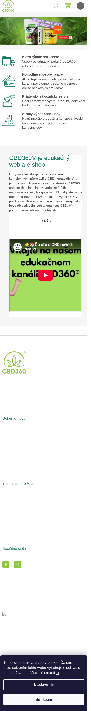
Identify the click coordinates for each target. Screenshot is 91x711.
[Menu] (80, 5)
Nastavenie (44, 685)
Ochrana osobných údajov (21, 433)
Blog (5, 492)
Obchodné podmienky (18, 427)
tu (57, 673)
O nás (46, 221)
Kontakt (8, 498)
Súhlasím (43, 699)
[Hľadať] (56, 5)
